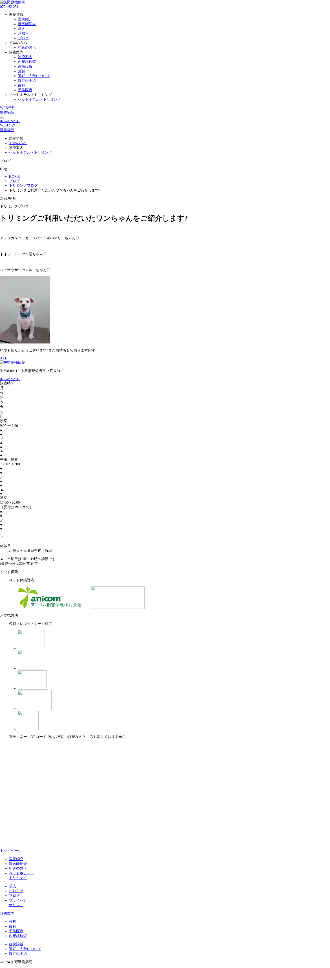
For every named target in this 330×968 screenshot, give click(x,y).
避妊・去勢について (34, 76)
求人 (21, 29)
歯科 (21, 85)
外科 (21, 71)
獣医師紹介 (27, 24)
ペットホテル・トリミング (39, 99)
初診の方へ (27, 47)
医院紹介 (25, 19)
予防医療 (25, 90)
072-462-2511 (10, 7)
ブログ (23, 38)
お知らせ (25, 33)
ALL (3, 358)
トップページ (11, 851)
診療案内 (25, 57)
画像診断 (25, 66)
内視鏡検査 (27, 62)
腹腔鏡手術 (27, 80)
